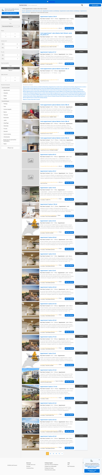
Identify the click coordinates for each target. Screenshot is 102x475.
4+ (15, 36)
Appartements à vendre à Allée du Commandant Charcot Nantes (63, 91)
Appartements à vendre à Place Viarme (69, 94)
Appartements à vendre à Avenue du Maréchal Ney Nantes (36, 86)
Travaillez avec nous (30, 464)
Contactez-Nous (30, 468)
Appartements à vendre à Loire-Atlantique (51, 10)
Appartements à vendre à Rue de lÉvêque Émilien (37, 91)
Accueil (23, 10)
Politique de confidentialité (50, 466)
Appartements (10, 68)
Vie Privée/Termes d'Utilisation (51, 464)
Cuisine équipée (7, 109)
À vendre (10, 17)
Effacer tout (10, 148)
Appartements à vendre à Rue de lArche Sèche (50, 94)
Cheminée (6, 126)
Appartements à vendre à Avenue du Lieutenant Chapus (67, 88)
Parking (5, 103)
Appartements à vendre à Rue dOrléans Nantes (37, 97)
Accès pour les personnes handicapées (9, 140)
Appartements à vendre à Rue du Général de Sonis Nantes (62, 86)
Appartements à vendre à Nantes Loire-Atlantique (70, 10)
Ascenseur (6, 117)
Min (3, 44)
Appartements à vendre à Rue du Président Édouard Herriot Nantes (51, 96)
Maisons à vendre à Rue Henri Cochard (31, 99)
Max (3, 47)
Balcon (5, 112)
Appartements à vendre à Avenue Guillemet (44, 93)
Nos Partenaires (71, 466)
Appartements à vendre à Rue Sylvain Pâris (32, 89)
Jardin (5, 120)
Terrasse (6, 114)
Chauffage (6, 123)
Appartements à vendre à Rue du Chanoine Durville (53, 89)
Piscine (5, 128)
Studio (5, 95)
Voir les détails (69, 28)
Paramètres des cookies (50, 469)
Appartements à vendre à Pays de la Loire (34, 10)
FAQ (68, 464)
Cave (5, 106)
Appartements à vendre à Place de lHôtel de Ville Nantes (66, 93)
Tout (10, 65)
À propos (28, 466)
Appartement (7, 90)
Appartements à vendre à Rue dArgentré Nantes (44, 88)
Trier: (10, 23)
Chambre (6, 93)
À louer (10, 19)
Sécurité (6, 131)
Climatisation (7, 137)
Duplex (5, 98)
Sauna (5, 143)
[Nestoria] (51, 1)
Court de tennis (7, 134)
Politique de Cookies (49, 468)
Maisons (10, 70)
